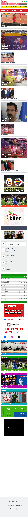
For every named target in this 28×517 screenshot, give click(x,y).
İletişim (16, 501)
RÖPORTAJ (5, 390)
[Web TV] (24, 1)
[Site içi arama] (18, 509)
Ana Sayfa (8, 501)
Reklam (20, 501)
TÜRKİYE (4, 357)
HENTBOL (4, 340)
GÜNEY (4, 374)
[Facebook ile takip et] (10, 509)
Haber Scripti (13, 512)
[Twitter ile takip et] (12, 509)
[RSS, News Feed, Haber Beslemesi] (15, 509)
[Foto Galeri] (26, 1)
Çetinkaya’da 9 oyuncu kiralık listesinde (10, 10)
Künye (12, 501)
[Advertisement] (14, 451)
